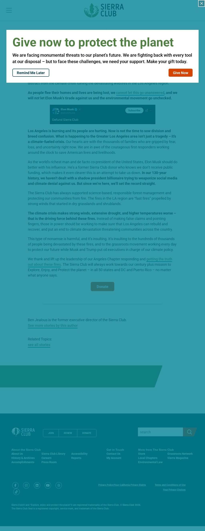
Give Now (180, 72)
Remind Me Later (31, 72)
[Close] (201, 3)
